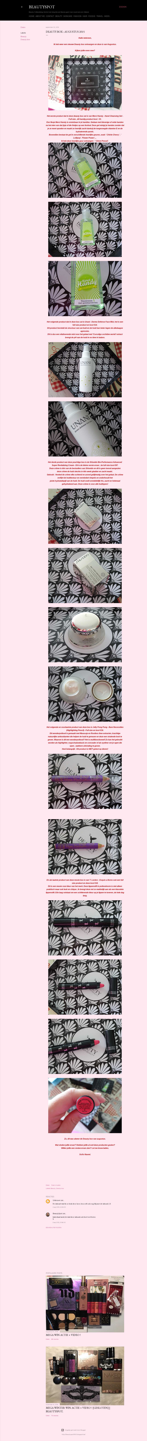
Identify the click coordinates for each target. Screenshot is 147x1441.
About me (40, 16)
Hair (85, 16)
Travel (99, 16)
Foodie (91, 16)
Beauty (58, 16)
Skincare (67, 16)
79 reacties (54, 1415)
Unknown (56, 1200)
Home (31, 16)
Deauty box (25, 39)
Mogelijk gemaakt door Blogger (75, 1430)
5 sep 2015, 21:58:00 (59, 1222)
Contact (50, 16)
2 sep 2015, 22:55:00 (59, 1207)
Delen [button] (23, 27)
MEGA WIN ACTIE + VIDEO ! (63, 1335)
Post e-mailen (56, 1185)
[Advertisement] (85, 1250)
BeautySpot (42, 7)
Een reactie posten (53, 1227)
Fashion (77, 16)
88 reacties (54, 1339)
